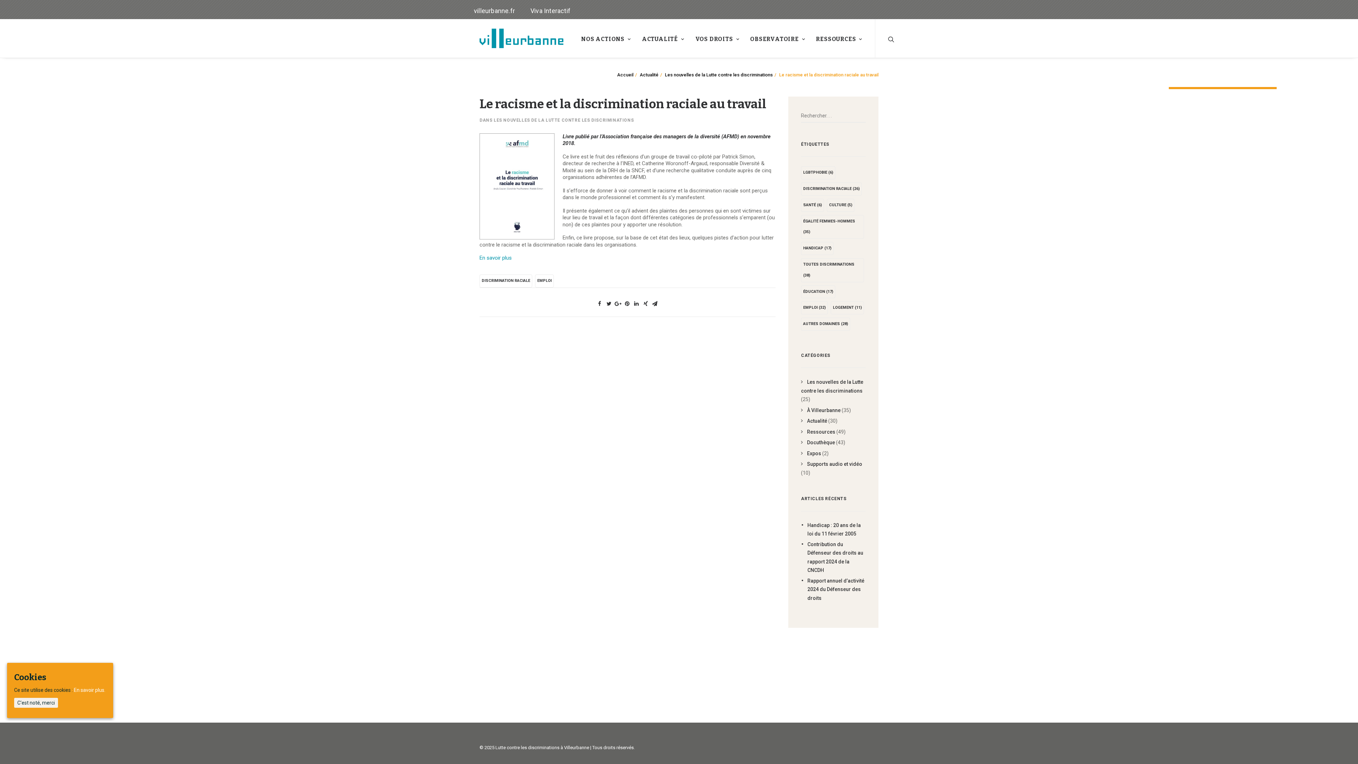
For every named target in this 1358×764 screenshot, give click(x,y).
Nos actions (603, 39)
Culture (840, 205)
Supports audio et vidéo (834, 464)
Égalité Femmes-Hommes (829, 227)
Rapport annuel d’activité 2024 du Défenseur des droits (835, 589)
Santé (812, 205)
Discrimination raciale (506, 280)
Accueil (625, 74)
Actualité (660, 39)
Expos (814, 453)
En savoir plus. (89, 690)
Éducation (818, 291)
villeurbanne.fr (494, 11)
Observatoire (774, 39)
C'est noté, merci (36, 703)
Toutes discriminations (828, 270)
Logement (847, 307)
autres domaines (825, 324)
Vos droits (714, 39)
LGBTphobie (818, 172)
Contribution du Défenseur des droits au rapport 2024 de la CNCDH (835, 557)
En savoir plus (496, 258)
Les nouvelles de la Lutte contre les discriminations (719, 74)
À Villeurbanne (824, 410)
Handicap (817, 248)
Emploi (544, 280)
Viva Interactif (550, 11)
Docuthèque (821, 442)
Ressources (836, 39)
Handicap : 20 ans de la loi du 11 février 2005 (834, 529)
